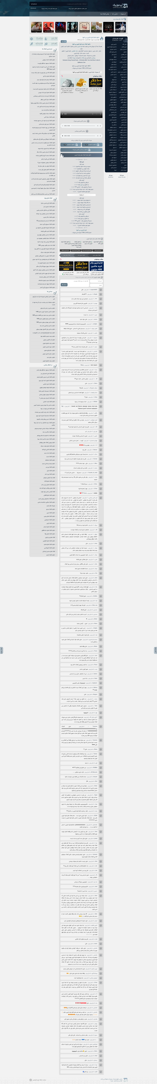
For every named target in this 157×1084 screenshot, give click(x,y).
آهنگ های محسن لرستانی (49, 551)
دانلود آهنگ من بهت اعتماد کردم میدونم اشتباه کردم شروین (43, 129)
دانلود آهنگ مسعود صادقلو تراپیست (46, 63)
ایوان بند (124, 59)
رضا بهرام (114, 80)
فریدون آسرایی (113, 120)
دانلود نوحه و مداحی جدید (48, 464)
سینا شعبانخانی (122, 97)
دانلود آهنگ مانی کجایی (49, 384)
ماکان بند (114, 125)
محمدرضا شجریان (122, 140)
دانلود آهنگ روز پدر (50, 467)
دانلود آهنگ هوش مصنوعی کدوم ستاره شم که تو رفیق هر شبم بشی (43, 180)
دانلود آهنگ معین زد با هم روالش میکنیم (45, 256)
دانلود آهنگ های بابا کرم (49, 76)
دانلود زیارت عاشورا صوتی (49, 343)
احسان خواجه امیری (111, 47)
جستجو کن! (34, 4)
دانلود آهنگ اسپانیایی (49, 520)
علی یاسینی (113, 112)
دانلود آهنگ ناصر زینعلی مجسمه (47, 277)
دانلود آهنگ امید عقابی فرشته (48, 231)
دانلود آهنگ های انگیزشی (49, 541)
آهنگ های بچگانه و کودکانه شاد (47, 488)
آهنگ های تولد (66, 255)
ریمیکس (93, 58)
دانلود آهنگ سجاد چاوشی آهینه (47, 114)
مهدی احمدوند (112, 150)
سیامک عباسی (113, 90)
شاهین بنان (113, 97)
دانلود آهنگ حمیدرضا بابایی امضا (47, 391)
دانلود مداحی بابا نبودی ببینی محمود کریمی (44, 405)
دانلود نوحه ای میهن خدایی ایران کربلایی (45, 273)
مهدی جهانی (123, 152)
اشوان (124, 52)
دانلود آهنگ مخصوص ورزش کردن (46, 499)
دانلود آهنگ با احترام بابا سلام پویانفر (46, 435)
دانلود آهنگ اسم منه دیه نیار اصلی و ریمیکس (44, 96)
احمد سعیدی (113, 49)
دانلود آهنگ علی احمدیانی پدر (48, 373)
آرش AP (124, 44)
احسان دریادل (123, 49)
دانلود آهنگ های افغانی (49, 495)
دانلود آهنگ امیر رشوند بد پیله (48, 409)
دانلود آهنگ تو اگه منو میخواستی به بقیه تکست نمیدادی (43, 84)
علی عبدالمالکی (112, 110)
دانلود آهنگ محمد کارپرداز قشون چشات (45, 155)
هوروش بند (123, 167)
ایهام (115, 57)
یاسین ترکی (113, 167)
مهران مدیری (123, 160)
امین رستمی (123, 57)
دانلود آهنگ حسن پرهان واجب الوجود (46, 419)
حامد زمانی (123, 67)
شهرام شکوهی (113, 100)
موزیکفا (121, 176)
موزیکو (110, 176)
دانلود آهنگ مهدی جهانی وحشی (47, 395)
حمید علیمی (113, 74)
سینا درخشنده (113, 95)
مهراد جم (114, 157)
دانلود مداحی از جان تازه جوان (47, 308)
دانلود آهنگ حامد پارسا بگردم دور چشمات (45, 412)
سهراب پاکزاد (123, 90)
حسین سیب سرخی (122, 72)
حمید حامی (113, 72)
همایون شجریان (112, 165)
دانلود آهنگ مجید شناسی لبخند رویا (46, 439)
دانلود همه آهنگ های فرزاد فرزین (83, 155)
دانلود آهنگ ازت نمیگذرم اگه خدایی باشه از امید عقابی (43, 135)
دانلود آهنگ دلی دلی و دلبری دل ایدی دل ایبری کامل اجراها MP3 (43, 68)
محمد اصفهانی (112, 135)
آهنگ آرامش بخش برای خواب (48, 492)
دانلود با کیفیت (91, 145)
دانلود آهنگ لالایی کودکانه (48, 449)
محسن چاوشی (123, 132)
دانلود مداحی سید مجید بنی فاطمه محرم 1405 (43, 315)
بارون (81, 185)
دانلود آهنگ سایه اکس (49, 117)
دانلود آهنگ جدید (50, 457)
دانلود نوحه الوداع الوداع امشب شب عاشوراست (44, 333)
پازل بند (124, 64)
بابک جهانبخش (112, 59)
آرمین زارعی (113, 44)
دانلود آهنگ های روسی (49, 516)
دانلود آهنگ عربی (51, 513)
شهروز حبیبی (113, 102)
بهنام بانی (114, 62)
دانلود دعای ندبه (51, 357)
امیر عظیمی (123, 54)
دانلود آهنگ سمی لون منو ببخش (47, 124)
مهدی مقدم (123, 155)
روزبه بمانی (113, 85)
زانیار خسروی (123, 87)
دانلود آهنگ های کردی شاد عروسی (46, 92)
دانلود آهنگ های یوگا (50, 534)
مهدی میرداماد (112, 155)
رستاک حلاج (123, 80)
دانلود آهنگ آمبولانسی (49, 548)
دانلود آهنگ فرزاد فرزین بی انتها (91, 37)
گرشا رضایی (123, 122)
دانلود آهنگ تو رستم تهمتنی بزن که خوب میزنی (43, 259)
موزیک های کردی (51, 506)
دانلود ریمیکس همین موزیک (80, 150)
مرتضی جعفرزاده (122, 145)
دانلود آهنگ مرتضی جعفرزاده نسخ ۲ (46, 163)
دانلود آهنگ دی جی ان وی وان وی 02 (46, 221)
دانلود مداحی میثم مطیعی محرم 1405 (46, 319)
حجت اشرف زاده (112, 69)
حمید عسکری (123, 74)
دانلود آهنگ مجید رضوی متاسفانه (47, 280)
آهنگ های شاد (81, 255)
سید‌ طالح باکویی (122, 92)
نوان (125, 165)
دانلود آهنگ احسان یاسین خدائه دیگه (46, 152)
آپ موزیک (120, 6)
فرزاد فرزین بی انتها (81, 230)
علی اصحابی (113, 107)
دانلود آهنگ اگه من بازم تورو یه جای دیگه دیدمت (43, 73)
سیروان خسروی (112, 92)
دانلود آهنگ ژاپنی (51, 523)
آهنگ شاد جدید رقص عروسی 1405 (46, 245)
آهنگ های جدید (96, 255)
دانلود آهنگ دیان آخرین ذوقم (48, 99)
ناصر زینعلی (113, 163)
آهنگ (83, 58)
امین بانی (114, 54)
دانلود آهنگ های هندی (49, 544)
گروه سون (114, 122)
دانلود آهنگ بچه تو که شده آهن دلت (46, 106)
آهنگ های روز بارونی (50, 537)
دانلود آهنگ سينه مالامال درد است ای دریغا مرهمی (44, 424)
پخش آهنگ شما (104, 14)
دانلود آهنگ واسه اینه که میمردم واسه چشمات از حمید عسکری (43, 55)
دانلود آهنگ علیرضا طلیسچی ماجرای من (45, 228)
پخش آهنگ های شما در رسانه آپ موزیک (49, 8)
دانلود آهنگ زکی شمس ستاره (48, 203)
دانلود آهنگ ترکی (51, 471)
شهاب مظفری (123, 100)
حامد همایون (113, 67)
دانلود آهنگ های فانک (49, 481)
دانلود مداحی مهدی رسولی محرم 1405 (45, 322)
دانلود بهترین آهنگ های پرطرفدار (47, 442)
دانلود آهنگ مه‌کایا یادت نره (48, 110)
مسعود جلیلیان (112, 145)
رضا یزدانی (124, 85)
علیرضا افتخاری (123, 115)
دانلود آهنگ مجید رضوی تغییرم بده (46, 263)
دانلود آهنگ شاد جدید (49, 453)
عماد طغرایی (75, 51)
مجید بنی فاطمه (122, 127)
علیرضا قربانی (123, 117)
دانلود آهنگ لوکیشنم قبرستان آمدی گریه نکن (44, 185)
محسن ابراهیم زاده (112, 130)
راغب (115, 77)
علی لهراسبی (123, 112)
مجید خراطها (113, 127)
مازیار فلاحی (123, 125)
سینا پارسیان (123, 95)
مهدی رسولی (113, 152)
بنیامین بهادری (123, 62)
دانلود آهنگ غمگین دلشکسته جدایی (46, 502)
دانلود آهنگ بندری (50, 509)
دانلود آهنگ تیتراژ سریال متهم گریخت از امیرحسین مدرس (43, 189)
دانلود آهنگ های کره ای (49, 527)
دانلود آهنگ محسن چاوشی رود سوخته (45, 214)
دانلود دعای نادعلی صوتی (49, 354)
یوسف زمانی (123, 170)
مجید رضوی (123, 130)
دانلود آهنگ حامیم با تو (49, 207)
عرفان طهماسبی (112, 105)
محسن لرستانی (112, 132)
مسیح (114, 147)
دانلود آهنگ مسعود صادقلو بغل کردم (46, 370)
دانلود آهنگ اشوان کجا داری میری (47, 380)
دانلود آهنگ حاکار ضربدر (49, 217)
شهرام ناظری (123, 102)
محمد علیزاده (123, 137)
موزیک (74, 58)
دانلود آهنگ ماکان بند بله (49, 432)
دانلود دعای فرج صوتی (49, 350)
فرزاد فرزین (79, 46)
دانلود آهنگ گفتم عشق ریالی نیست (46, 170)
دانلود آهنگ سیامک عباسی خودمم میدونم (45, 428)
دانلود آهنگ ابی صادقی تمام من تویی (46, 210)
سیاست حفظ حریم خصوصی (39, 1080)
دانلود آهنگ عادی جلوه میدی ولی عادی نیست (44, 89)
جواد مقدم (113, 64)
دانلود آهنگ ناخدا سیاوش (49, 60)
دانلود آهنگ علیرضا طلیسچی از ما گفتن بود (44, 249)
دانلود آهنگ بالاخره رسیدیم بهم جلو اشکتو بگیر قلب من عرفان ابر (43, 174)
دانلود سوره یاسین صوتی (49, 347)
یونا (115, 170)
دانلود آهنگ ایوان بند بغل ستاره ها (46, 166)
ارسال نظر (64, 285)
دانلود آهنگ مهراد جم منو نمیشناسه (46, 284)
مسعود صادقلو (122, 147)
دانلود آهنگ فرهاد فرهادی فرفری (47, 388)
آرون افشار (124, 47)
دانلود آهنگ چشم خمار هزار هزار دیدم (46, 80)
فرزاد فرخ (114, 117)
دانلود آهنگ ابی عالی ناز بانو (48, 159)
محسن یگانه (123, 135)
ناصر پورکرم (123, 163)
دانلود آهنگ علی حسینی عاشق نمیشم (46, 377)
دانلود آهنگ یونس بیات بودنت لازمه (46, 242)
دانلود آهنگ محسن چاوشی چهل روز (46, 235)
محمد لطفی (113, 137)
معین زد (124, 150)
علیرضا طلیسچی (112, 115)
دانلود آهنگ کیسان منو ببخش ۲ (47, 398)
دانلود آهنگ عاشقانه (50, 460)
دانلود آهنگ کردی (50, 555)
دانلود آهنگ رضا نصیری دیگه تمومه (46, 148)
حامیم (124, 69)
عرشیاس (124, 105)
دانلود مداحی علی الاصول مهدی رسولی (45, 329)
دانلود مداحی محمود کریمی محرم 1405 (45, 312)
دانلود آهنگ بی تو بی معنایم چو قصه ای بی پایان (43, 194)
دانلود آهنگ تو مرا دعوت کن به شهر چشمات (44, 121)
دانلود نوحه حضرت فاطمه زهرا (48, 336)
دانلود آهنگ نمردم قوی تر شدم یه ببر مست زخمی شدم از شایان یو (43, 144)
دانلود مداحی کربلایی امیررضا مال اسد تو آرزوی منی (44, 298)
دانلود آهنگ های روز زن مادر (48, 485)
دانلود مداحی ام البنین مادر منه (47, 326)
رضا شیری (124, 82)
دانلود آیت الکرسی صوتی (49, 340)
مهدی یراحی (123, 157)
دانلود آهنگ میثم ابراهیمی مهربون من (46, 238)
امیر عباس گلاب (112, 52)
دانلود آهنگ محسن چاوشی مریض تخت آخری (44, 270)
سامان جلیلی (113, 87)
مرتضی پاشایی (113, 142)
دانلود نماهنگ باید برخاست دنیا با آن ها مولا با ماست (43, 304)
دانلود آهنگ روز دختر (50, 474)
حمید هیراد (123, 77)
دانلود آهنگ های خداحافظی (48, 530)
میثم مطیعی (113, 160)
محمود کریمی (123, 142)
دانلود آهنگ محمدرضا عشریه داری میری (45, 416)
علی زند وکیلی (123, 110)
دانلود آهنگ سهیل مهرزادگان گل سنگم (45, 266)
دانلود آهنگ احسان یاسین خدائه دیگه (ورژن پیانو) (43, 103)
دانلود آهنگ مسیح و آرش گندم (47, 287)
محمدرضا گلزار (112, 140)
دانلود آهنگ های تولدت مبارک (48, 252)
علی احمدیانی (123, 107)
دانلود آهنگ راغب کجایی (49, 402)
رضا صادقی (113, 82)
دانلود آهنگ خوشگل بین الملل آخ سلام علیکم (44, 139)
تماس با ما (115, 14)
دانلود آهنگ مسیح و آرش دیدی (47, 224)
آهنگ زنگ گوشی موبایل (49, 478)
